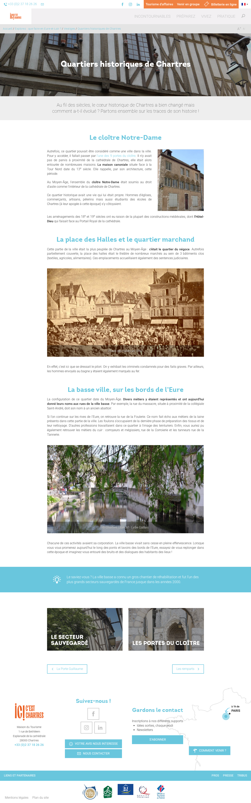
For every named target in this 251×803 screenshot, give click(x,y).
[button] (152, 16)
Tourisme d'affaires (159, 4)
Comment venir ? (212, 750)
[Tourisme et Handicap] (125, 789)
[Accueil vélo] (108, 792)
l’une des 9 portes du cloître (116, 156)
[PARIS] (225, 716)
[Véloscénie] (90, 792)
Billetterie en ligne (223, 4)
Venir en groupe (188, 4)
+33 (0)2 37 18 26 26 (29, 745)
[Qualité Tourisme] (143, 792)
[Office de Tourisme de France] (161, 792)
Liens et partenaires (19, 775)
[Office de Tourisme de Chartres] (29, 712)
